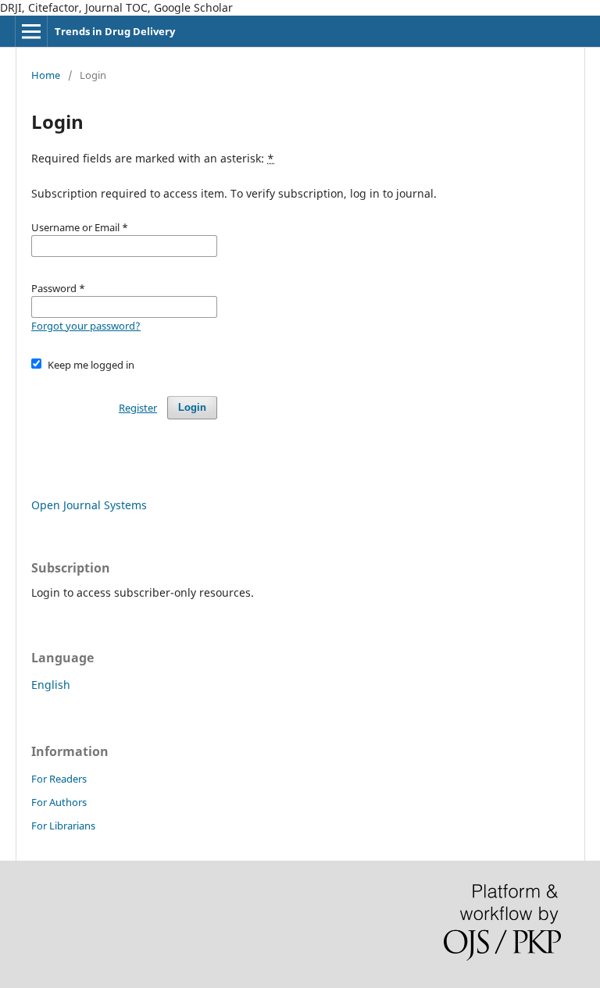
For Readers (59, 779)
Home (45, 75)
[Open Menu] (31, 31)
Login (192, 407)
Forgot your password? (86, 326)
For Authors (59, 802)
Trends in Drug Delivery (115, 31)
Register (138, 408)
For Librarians (63, 826)
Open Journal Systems (89, 505)
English (50, 684)
